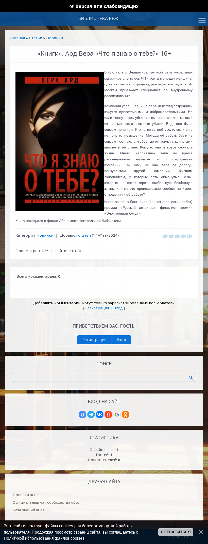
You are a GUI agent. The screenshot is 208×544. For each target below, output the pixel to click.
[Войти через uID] (82, 414)
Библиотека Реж (98, 18)
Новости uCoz (25, 494)
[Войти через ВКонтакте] (99, 414)
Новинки (54, 37)
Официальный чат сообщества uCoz (46, 502)
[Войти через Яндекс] (108, 414)
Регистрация (97, 307)
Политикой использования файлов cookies (44, 538)
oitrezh (84, 235)
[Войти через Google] (117, 414)
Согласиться (176, 532)
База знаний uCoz (28, 509)
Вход (118, 307)
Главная (17, 37)
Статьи (35, 37)
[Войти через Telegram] (91, 414)
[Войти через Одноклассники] (125, 414)
